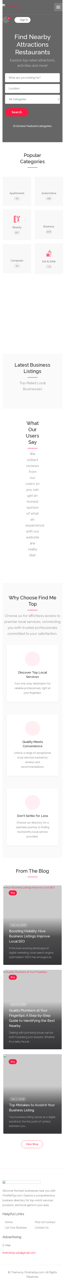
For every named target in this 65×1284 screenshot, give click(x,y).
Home (8, 1222)
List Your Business (16, 1227)
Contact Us (42, 1227)
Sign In (24, 19)
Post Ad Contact (45, 1222)
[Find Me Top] (11, 6)
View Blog (32, 1144)
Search (17, 112)
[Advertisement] (32, 319)
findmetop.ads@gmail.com (19, 1252)
